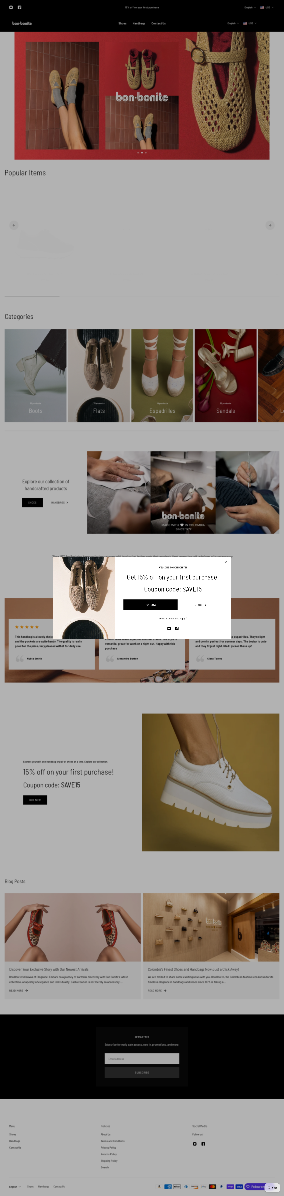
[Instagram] (169, 628)
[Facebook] (177, 628)
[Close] (225, 562)
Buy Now (150, 604)
